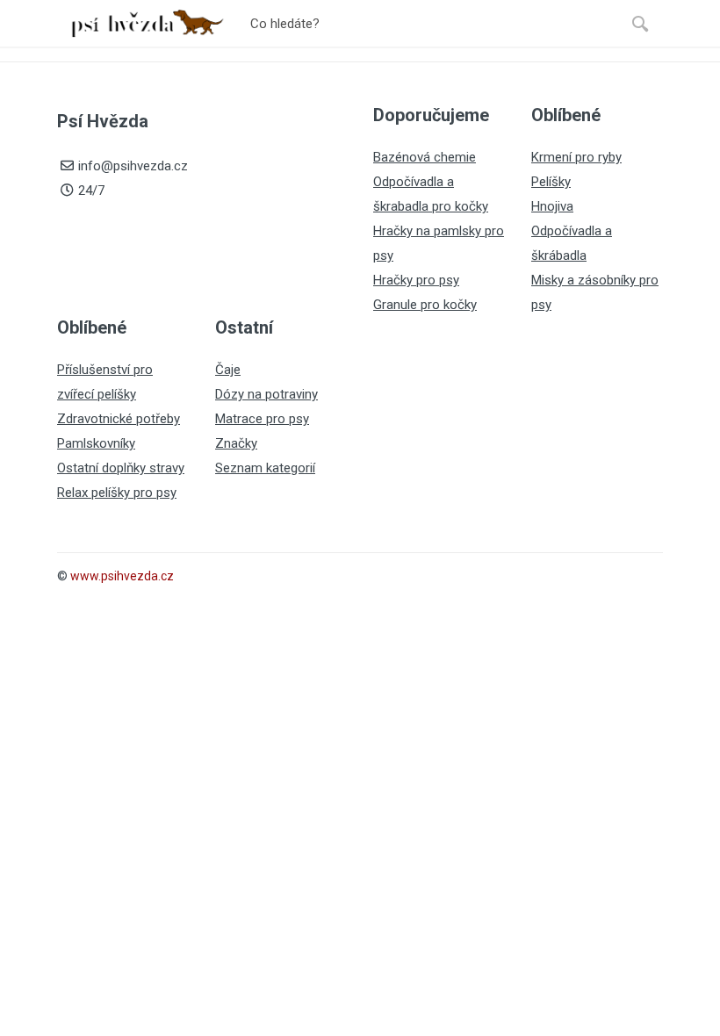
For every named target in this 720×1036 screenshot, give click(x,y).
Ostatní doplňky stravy (120, 468)
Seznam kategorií (265, 468)
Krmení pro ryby (576, 157)
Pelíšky (551, 182)
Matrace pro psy (262, 419)
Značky (236, 443)
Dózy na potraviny (266, 394)
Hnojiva (552, 206)
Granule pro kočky (425, 305)
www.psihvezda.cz (122, 576)
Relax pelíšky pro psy (116, 492)
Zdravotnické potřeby (118, 419)
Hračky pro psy (416, 280)
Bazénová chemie (424, 157)
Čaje (228, 370)
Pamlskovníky (96, 443)
